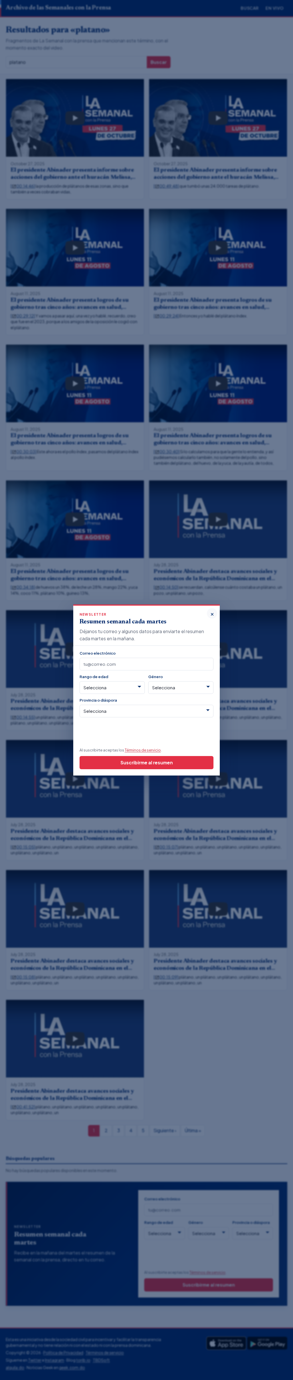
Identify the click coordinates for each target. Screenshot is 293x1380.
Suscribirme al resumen (146, 762)
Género (155, 676)
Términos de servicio (143, 749)
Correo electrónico (98, 653)
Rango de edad (94, 676)
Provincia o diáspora (98, 700)
